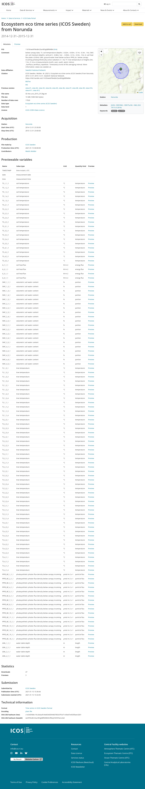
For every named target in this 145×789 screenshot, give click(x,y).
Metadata (103, 105)
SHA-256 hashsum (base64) (12, 718)
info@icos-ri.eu (16, 749)
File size (4, 97)
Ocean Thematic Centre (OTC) (116, 758)
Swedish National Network (35, 70)
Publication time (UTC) (10, 692)
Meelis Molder (30, 151)
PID (2, 49)
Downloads (5, 672)
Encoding (4, 711)
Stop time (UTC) (7, 131)
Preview (17, 44)
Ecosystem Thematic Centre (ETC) (118, 753)
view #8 (75, 88)
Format (4, 708)
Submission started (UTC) (11, 695)
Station (4, 124)
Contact (74, 749)
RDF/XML (119, 105)
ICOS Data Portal (29, 18)
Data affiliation (7, 70)
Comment (5, 53)
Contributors (6, 151)
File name (5, 94)
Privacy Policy (31, 782)
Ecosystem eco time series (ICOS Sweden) (41, 103)
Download (138, 24)
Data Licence (76, 753)
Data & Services (14, 18)
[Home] (8, 4)
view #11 (28, 90)
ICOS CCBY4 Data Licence (35, 110)
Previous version (7, 88)
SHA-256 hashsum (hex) (10, 715)
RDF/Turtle (128, 105)
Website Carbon (32, 759)
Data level (5, 107)
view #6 (62, 88)
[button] (27, 10)
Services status (77, 758)
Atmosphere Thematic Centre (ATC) (119, 749)
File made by (6, 145)
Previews (4, 675)
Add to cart (127, 24)
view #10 (89, 88)
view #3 (42, 88)
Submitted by (6, 688)
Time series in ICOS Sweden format (38, 708)
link (55, 49)
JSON (113, 105)
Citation (4, 73)
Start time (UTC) (7, 127)
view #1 (28, 88)
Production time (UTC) (10, 148)
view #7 (68, 88)
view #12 (36, 90)
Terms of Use (16, 782)
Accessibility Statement (72, 782)
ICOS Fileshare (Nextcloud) (82, 762)
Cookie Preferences (49, 782)
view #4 (48, 88)
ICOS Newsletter (78, 767)
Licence (4, 110)
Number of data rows (9, 100)
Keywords (104, 111)
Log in (108, 4)
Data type (5, 103)
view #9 (82, 88)
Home (3, 18)
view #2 (35, 88)
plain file (28, 711)
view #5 (55, 88)
